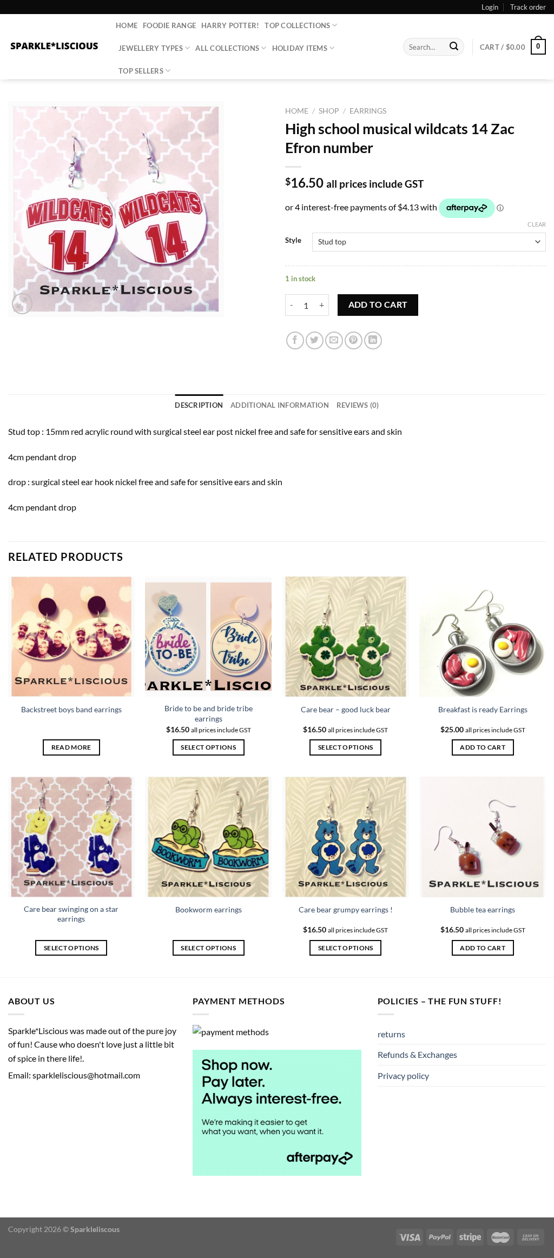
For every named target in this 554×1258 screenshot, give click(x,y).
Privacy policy (403, 1075)
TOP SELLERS (140, 71)
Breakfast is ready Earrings (482, 709)
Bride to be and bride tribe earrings (208, 713)
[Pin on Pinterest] (353, 340)
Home (126, 25)
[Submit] (454, 47)
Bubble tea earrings (482, 909)
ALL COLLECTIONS (227, 48)
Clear (536, 224)
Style (293, 240)
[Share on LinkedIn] (373, 340)
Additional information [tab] (279, 405)
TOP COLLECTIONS (297, 25)
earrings (367, 111)
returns (391, 1034)
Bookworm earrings (208, 909)
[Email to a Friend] (334, 340)
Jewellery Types (150, 48)
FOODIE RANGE (169, 25)
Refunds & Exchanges (417, 1054)
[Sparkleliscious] (54, 46)
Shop (329, 111)
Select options (208, 747)
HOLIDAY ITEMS (299, 48)
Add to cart (378, 304)
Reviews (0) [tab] (358, 405)
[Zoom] (22, 303)
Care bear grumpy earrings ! (346, 909)
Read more (71, 747)
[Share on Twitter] (315, 340)
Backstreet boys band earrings (71, 709)
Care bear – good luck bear (346, 709)
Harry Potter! (230, 25)
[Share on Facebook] (295, 340)
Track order (528, 7)
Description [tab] (199, 405)
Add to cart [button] (482, 747)
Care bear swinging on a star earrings (71, 914)
